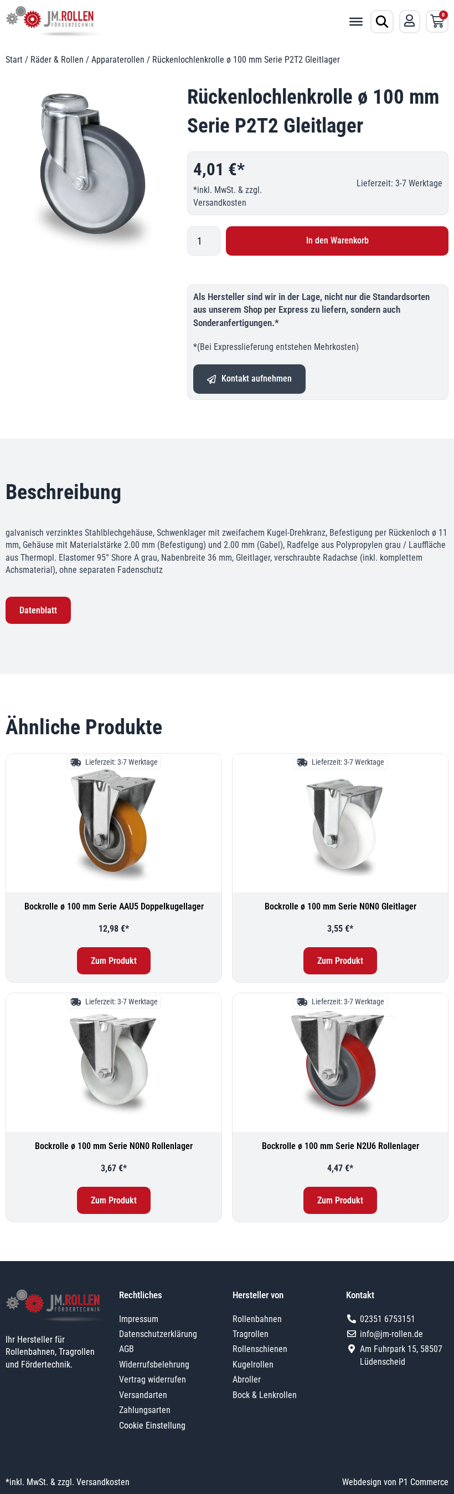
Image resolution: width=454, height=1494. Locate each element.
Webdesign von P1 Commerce (395, 1482)
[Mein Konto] (410, 20)
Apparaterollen (118, 59)
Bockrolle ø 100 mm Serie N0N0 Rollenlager (114, 1146)
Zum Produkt (114, 961)
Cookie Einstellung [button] (152, 1425)
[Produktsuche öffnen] (382, 21)
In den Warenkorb (337, 240)
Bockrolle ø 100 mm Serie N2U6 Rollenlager (340, 1146)
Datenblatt (38, 610)
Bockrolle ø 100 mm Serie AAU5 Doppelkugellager (114, 906)
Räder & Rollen (57, 59)
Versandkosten (219, 202)
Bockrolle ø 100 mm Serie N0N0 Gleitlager (340, 906)
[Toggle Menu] (356, 21)
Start (14, 59)
